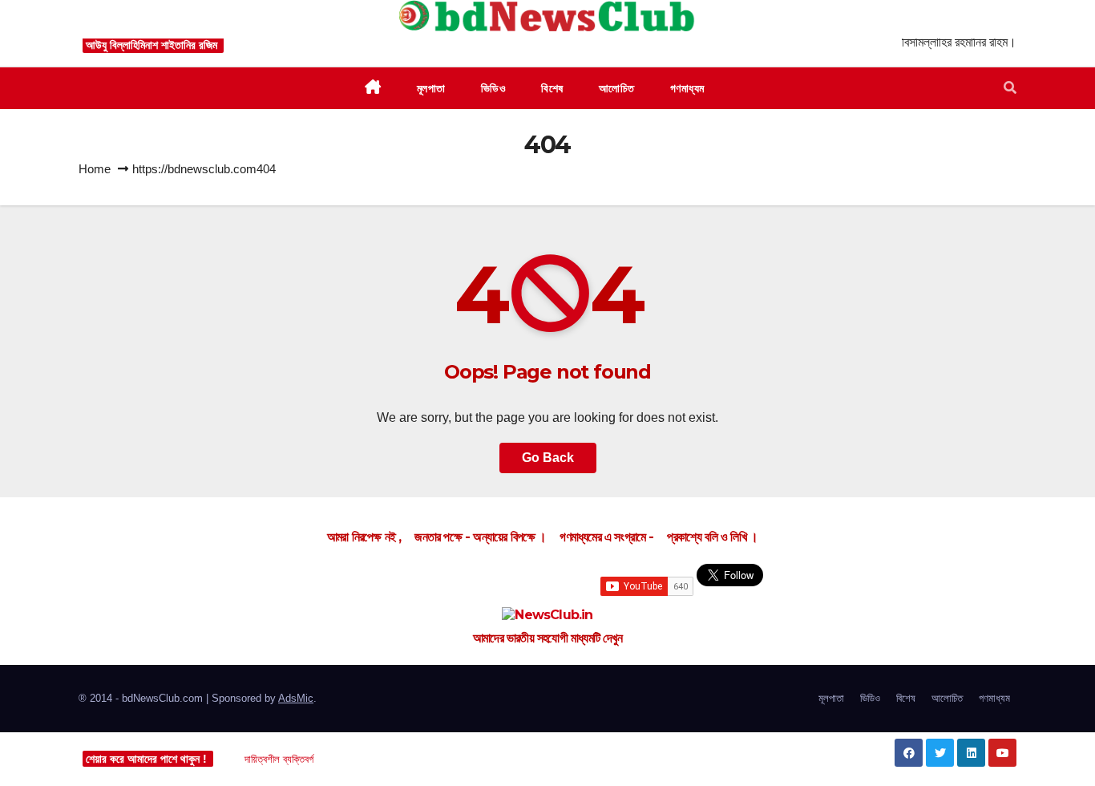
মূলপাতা (831, 698)
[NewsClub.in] (547, 615)
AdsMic (295, 698)
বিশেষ (905, 698)
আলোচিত (947, 698)
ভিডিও (870, 698)
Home (95, 169)
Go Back (548, 457)
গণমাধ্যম (994, 698)
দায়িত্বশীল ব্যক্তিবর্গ (278, 759)
